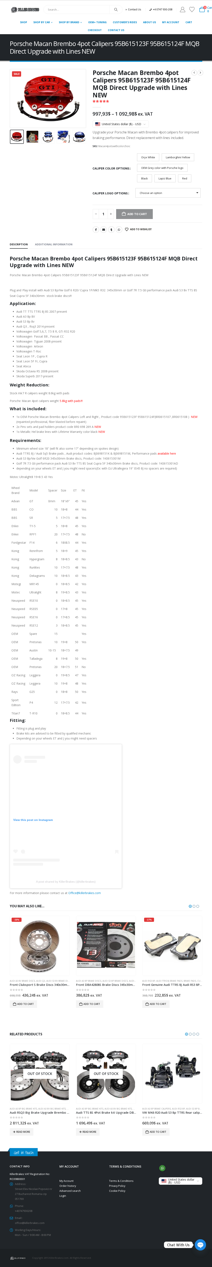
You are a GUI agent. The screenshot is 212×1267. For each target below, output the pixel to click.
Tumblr (111, 229)
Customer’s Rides (125, 22)
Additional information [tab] (53, 244)
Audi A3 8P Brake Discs (88, 980)
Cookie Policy (117, 1191)
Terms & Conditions (121, 1181)
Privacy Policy (117, 1186)
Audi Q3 (40, 980)
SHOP (23, 22)
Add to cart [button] (25, 1004)
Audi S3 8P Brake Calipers (134, 1108)
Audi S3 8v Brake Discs (59, 980)
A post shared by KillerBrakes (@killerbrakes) (66, 881)
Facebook (96, 229)
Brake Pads (190, 980)
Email (103, 229)
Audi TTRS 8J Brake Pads (169, 980)
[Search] (116, 9)
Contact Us (116, 30)
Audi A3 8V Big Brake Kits (52, 1108)
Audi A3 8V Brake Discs (22, 980)
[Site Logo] (25, 9)
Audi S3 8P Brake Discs (115, 980)
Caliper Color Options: (111, 168)
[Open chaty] (200, 1242)
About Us (149, 22)
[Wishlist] (192, 9)
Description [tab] (19, 244)
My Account (170, 22)
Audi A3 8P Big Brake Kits (23, 1108)
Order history (67, 1186)
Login (62, 1196)
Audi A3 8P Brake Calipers (90, 1108)
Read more (23, 1132)
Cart (189, 22)
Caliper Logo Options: (110, 193)
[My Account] (182, 9)
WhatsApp (119, 229)
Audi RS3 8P (148, 980)
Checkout (95, 30)
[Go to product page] (106, 946)
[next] (200, 73)
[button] (11, 99)
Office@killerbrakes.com (84, 893)
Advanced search (70, 1191)
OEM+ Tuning (97, 22)
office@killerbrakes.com (30, 1223)
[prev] (194, 73)
